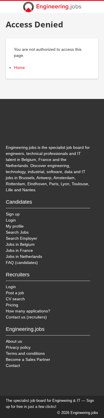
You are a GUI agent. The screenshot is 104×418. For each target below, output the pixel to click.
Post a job (15, 292)
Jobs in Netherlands (24, 256)
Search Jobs (17, 232)
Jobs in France (19, 250)
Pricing (12, 305)
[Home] (52, 7)
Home (19, 67)
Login (11, 220)
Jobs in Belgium (20, 244)
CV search (15, 299)
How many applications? (28, 311)
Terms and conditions (25, 353)
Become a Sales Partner (28, 359)
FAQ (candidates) (22, 262)
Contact (13, 365)
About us (14, 341)
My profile (15, 226)
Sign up (13, 214)
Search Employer (21, 238)
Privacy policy (18, 347)
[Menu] (96, 7)
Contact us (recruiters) (26, 317)
